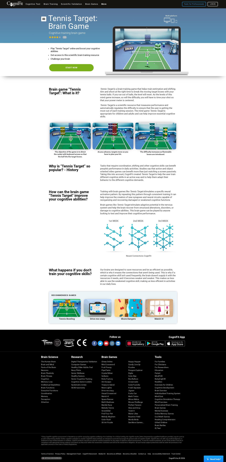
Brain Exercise (161, 391)
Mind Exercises (161, 402)
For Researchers (161, 367)
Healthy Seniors (77, 376)
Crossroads (133, 382)
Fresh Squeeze (134, 388)
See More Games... (136, 422)
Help (149, 454)
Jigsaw (131, 391)
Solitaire (104, 376)
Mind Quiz (159, 396)
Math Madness (107, 402)
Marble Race (106, 405)
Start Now (71, 67)
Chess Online (106, 362)
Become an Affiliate (114, 454)
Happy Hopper (134, 362)
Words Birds (133, 419)
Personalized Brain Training (166, 405)
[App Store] (175, 343)
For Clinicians (160, 364)
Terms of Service (47, 454)
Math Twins (133, 396)
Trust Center (175, 454)
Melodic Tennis (107, 408)
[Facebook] (94, 343)
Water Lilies (133, 414)
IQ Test (158, 428)
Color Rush (106, 419)
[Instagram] (112, 343)
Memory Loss (46, 382)
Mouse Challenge (135, 402)
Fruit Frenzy (106, 367)
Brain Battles (160, 425)
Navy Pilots (76, 370)
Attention (45, 402)
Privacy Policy (60, 454)
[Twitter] (100, 343)
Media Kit (101, 454)
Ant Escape (106, 382)
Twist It (131, 411)
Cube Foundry (134, 385)
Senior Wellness (77, 373)
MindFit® (159, 376)
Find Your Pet (107, 414)
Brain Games (160, 408)
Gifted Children (161, 422)
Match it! (105, 396)
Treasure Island (107, 385)
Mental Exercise (161, 411)
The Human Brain (48, 362)
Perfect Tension (134, 405)
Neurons (44, 370)
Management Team (74, 454)
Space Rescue (107, 399)
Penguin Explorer (135, 370)
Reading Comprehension (165, 419)
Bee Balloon (133, 379)
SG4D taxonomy (78, 388)
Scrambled (106, 411)
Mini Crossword (108, 364)
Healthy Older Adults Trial (82, 367)
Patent (157, 373)
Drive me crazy (107, 391)
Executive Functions (49, 391)
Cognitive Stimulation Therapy (167, 399)
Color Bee (132, 376)
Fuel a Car (132, 393)
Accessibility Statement (161, 454)
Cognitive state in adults (81, 382)
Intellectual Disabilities (50, 385)
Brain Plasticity (47, 373)
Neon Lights (106, 388)
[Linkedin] (118, 343)
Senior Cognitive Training (81, 379)
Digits (130, 373)
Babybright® (160, 379)
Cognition (45, 379)
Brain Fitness (46, 376)
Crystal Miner (107, 373)
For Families (160, 362)
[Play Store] (155, 343)
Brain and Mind (47, 364)
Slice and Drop (134, 408)
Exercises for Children (164, 385)
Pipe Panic (105, 370)
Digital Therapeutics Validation (84, 362)
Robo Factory (107, 379)
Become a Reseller (130, 454)
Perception (45, 399)
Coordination (46, 393)
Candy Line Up (134, 364)
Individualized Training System (167, 393)
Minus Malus (133, 399)
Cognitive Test (33, 4)
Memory (44, 396)
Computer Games (78, 364)
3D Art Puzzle (107, 422)
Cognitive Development (164, 388)
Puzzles (131, 367)
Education (159, 370)
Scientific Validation (71, 4)
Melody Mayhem (108, 417)
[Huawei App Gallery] (135, 343)
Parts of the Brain (48, 367)
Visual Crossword (108, 393)
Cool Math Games (162, 417)
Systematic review (79, 385)
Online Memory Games (164, 414)
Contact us (142, 454)
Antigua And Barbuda (52, 458)
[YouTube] (106, 343)
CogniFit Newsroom (90, 454)
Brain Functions (47, 388)
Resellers (158, 382)
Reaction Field (134, 417)
